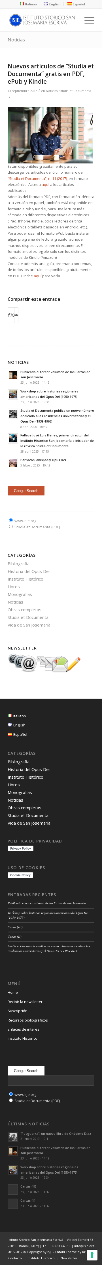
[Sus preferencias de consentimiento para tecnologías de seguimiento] (92, 1255)
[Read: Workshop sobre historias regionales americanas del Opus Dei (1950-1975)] (13, 394)
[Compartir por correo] (16, 315)
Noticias (16, 40)
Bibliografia (18, 563)
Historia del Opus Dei (29, 571)
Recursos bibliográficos (28, 1020)
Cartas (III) (15, 927)
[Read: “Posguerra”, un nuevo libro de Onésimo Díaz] (13, 1137)
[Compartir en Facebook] (9, 315)
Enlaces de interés (23, 1029)
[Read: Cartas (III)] (13, 1189)
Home (13, 992)
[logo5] (42, 20)
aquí (45, 184)
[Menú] (86, 20)
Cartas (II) (15, 936)
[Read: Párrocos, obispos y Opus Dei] (13, 463)
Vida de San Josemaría (29, 625)
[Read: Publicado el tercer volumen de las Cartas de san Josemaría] (13, 375)
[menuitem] (28, 4)
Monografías (20, 594)
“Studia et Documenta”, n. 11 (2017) (37, 178)
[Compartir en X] (12, 315)
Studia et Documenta (75, 91)
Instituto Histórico (25, 579)
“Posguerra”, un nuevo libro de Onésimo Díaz (55, 1133)
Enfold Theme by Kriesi (73, 1252)
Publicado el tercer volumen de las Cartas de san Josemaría (47, 903)
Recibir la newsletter (25, 1001)
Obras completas (24, 609)
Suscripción (17, 1010)
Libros (14, 586)
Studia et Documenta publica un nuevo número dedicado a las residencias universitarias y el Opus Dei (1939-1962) (57, 415)
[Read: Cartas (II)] (13, 1204)
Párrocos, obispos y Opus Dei (43, 460)
